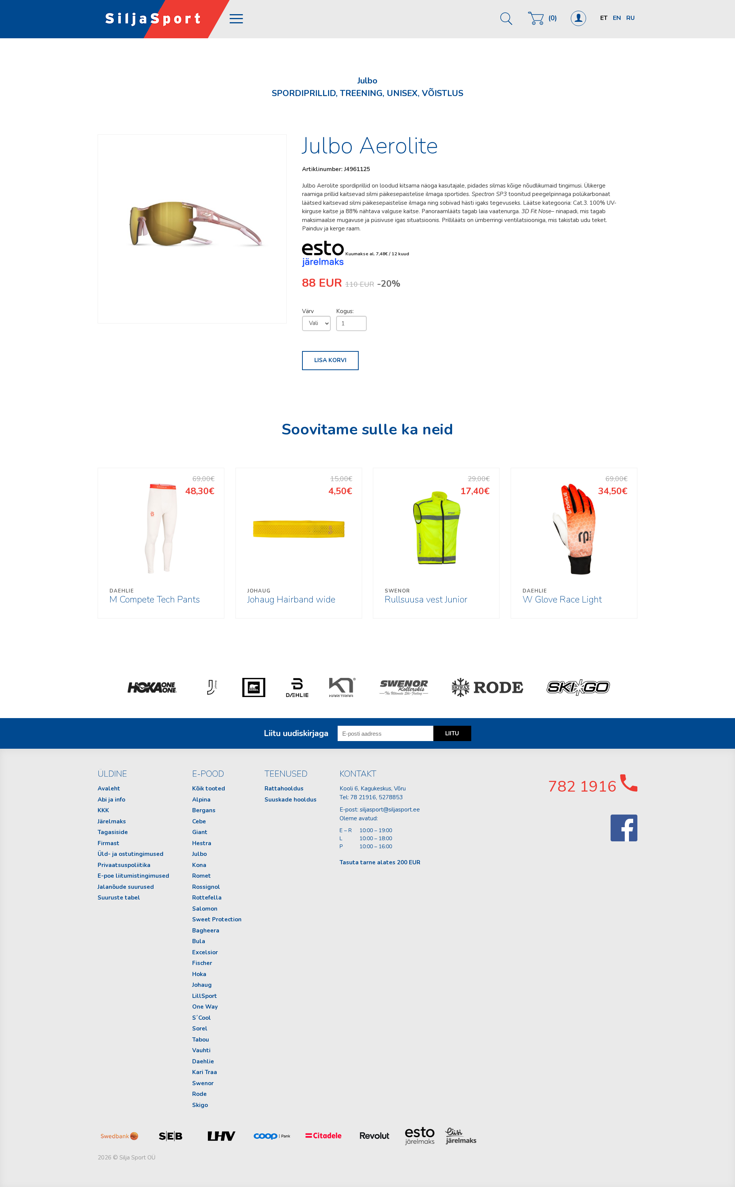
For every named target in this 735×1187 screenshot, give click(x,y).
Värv (308, 311)
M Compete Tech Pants (154, 597)
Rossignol (206, 887)
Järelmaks (112, 821)
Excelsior (205, 952)
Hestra (201, 843)
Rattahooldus (284, 788)
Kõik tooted (208, 788)
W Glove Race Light (562, 597)
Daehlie (203, 1061)
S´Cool (201, 1018)
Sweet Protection (217, 919)
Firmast (108, 843)
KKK (103, 810)
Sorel (199, 1028)
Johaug (202, 985)
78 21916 (363, 797)
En (617, 18)
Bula (198, 941)
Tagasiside (113, 832)
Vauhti (201, 1050)
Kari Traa (204, 1072)
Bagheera (205, 930)
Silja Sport (164, 19)
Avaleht (109, 788)
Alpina (201, 799)
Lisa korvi (330, 360)
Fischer (202, 963)
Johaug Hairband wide (291, 597)
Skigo (200, 1105)
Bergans (204, 810)
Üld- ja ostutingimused (130, 854)
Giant (199, 832)
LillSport (204, 996)
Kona (199, 865)
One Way (205, 1007)
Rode (199, 1094)
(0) (552, 18)
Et (604, 18)
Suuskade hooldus (291, 799)
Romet (201, 876)
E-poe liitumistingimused (133, 876)
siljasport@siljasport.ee (390, 809)
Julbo (199, 854)
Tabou (200, 1039)
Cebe (199, 821)
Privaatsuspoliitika (124, 865)
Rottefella (207, 897)
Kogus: (345, 311)
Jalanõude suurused (126, 887)
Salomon (204, 909)
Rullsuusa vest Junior (426, 597)
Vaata (161, 543)
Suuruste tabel (119, 897)
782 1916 (584, 786)
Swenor (203, 1083)
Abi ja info (111, 799)
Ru (630, 18)
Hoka (199, 974)
